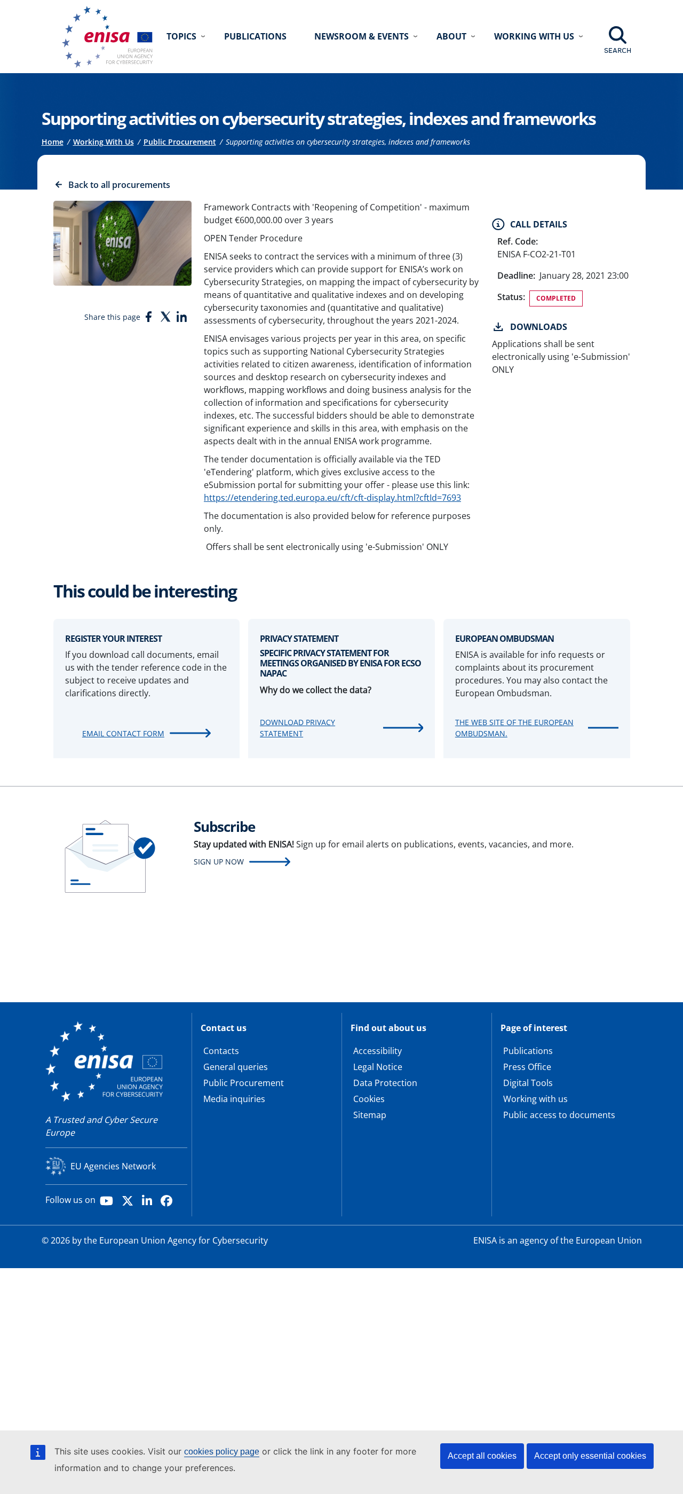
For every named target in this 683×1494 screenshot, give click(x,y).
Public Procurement (180, 142)
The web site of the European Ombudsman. (514, 727)
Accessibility (377, 1051)
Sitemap (369, 1115)
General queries (235, 1067)
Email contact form (123, 733)
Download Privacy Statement (297, 727)
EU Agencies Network (113, 1166)
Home (52, 142)
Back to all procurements (119, 185)
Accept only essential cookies (590, 1455)
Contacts (221, 1051)
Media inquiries (234, 1099)
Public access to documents (559, 1115)
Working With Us (103, 142)
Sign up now (219, 861)
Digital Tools (528, 1083)
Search (617, 50)
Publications (255, 36)
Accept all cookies (482, 1455)
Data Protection (385, 1083)
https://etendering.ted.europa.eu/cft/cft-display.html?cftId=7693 (332, 498)
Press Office (527, 1067)
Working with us (535, 1099)
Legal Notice (377, 1067)
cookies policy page (221, 1451)
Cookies (369, 1099)
